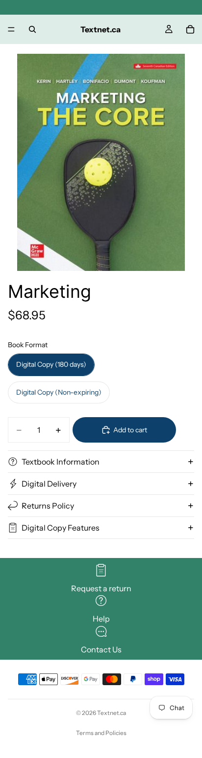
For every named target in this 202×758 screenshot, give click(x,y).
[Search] (32, 29)
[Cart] (190, 29)
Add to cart (130, 429)
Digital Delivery (49, 484)
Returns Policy (48, 506)
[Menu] (11, 29)
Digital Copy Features (61, 528)
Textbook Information (61, 462)
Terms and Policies (101, 732)
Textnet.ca (111, 712)
